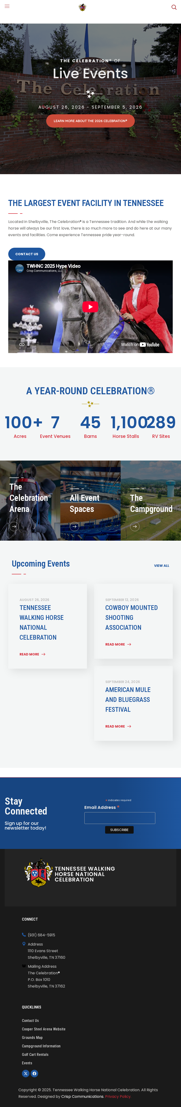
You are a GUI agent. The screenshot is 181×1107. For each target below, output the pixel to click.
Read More (29, 654)
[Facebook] (34, 1073)
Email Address (102, 807)
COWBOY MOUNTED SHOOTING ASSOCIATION (131, 617)
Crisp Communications (82, 1096)
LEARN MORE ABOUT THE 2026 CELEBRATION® (90, 121)
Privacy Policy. (118, 1096)
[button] (174, 7)
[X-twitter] (25, 1073)
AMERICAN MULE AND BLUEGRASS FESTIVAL (128, 699)
